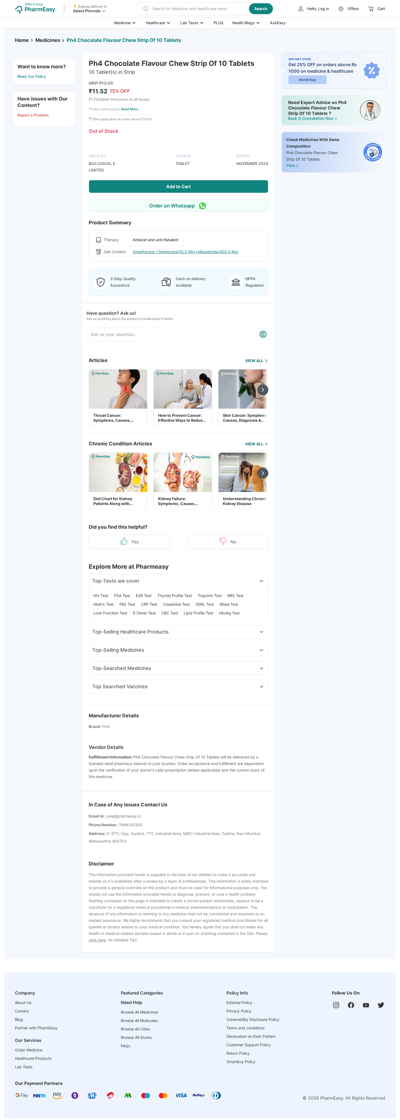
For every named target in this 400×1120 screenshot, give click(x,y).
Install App (307, 80)
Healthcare (155, 22)
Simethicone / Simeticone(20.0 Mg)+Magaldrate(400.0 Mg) (186, 251)
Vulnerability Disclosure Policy (252, 1019)
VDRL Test (204, 604)
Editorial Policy (239, 1002)
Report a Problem (32, 115)
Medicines (47, 40)
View (290, 165)
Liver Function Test (110, 613)
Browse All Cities (135, 1029)
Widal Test (229, 604)
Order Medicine (28, 1050)
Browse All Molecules (139, 1020)
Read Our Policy (31, 76)
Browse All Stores (136, 1037)
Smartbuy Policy (241, 1061)
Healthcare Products (33, 1058)
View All (254, 360)
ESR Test (144, 595)
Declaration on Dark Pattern (251, 1036)
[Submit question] (263, 334)
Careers (22, 1011)
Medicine (122, 22)
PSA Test (122, 595)
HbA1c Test (103, 604)
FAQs (125, 1046)
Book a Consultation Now (311, 118)
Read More (129, 109)
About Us (23, 1002)
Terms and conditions (245, 1028)
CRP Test (149, 604)
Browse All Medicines (139, 1012)
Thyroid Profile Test (174, 595)
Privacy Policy (238, 1011)
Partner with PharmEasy (36, 1028)
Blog (19, 1019)
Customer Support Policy (248, 1044)
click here (97, 940)
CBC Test (169, 613)
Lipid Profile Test (198, 613)
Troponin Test (210, 595)
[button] (204, 8)
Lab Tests (189, 22)
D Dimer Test (144, 613)
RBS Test (235, 595)
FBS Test (127, 604)
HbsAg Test (229, 613)
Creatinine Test (176, 604)
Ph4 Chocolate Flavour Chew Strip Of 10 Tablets (124, 40)
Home (22, 40)
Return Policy (238, 1053)
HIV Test (100, 595)
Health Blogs (243, 22)
